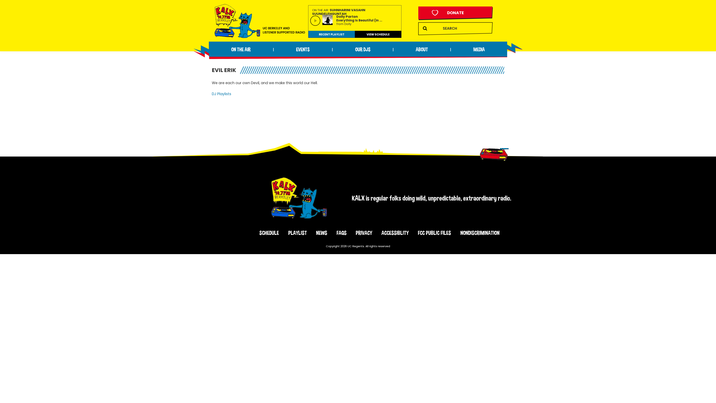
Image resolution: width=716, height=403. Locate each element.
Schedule (269, 232)
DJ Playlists (221, 93)
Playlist (297, 232)
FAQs (342, 232)
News (321, 232)
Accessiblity (395, 232)
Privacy (364, 232)
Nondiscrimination (480, 232)
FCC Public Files (434, 232)
